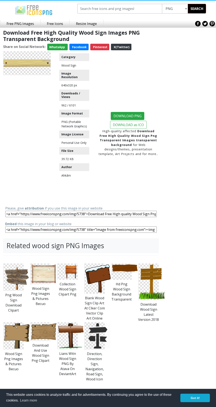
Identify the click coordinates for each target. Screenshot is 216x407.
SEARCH (196, 8)
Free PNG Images (20, 23)
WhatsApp (57, 47)
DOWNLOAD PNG (127, 116)
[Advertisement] (27, 140)
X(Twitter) (121, 47)
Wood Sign (68, 65)
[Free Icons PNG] (33, 9)
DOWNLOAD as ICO (128, 125)
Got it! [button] (195, 398)
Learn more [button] (28, 400)
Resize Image (86, 23)
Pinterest (99, 47)
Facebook (79, 47)
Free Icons (55, 23)
